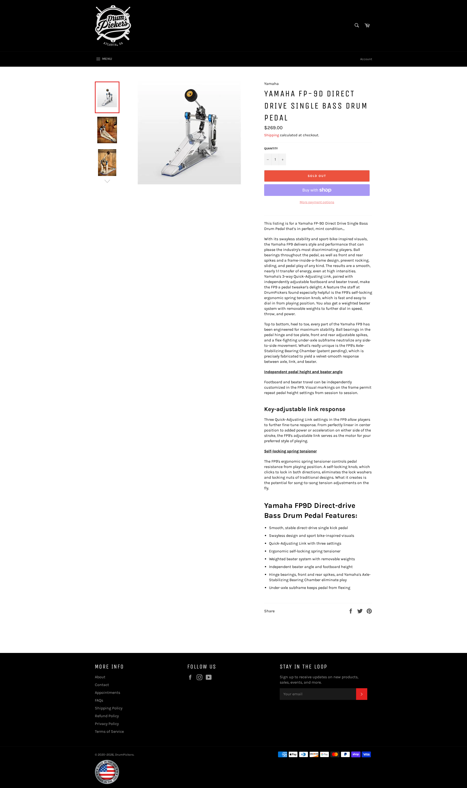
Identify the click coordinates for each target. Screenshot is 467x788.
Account (366, 59)
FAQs (99, 700)
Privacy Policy (107, 723)
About (100, 677)
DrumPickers (124, 754)
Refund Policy (107, 716)
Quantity (271, 148)
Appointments (107, 692)
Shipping (271, 135)
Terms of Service (109, 731)
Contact (102, 684)
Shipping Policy (108, 708)
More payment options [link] (317, 202)
